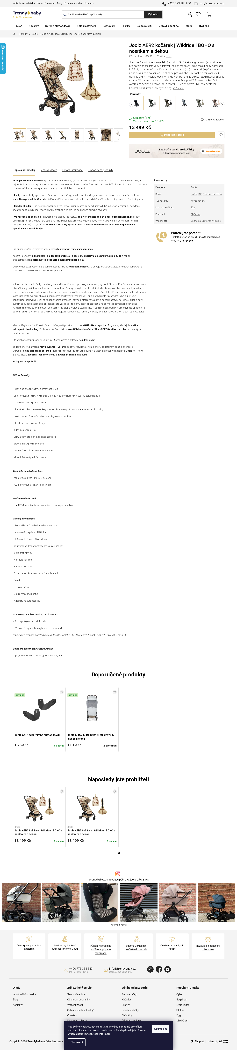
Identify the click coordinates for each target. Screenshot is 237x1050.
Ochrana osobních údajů (80, 1010)
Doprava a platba (73, 3)
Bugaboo (181, 999)
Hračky (126, 1004)
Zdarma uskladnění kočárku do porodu (136, 947)
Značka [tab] (49, 170)
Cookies (72, 1015)
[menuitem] (19, 26)
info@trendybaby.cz (211, 3)
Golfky (194, 187)
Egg (178, 1015)
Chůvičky (127, 1015)
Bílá (200, 194)
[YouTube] (167, 969)
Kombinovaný (198, 201)
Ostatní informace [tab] (72, 170)
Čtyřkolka (195, 214)
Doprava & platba (77, 1020)
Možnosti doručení (215, 119)
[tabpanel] (39, 817)
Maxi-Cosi (182, 1020)
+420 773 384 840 (179, 3)
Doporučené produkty (100, 170)
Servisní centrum (46, 3)
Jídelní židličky (130, 1010)
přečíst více (178, 88)
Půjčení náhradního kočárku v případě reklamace (100, 949)
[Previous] (131, 104)
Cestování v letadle (211, 221)
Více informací (101, 1034)
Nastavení (77, 1042)
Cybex (180, 994)
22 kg (193, 207)
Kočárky (126, 999)
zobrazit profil (119, 925)
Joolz (169, 56)
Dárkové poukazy (132, 1020)
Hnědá (194, 194)
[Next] (222, 104)
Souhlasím (160, 1029)
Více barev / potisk (212, 194)
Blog (59, 3)
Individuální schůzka (24, 3)
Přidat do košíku (174, 134)
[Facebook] (159, 969)
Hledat (153, 14)
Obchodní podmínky (78, 999)
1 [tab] (119, 853)
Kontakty (89, 3)
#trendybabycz (97, 879)
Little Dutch (182, 1004)
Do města (196, 221)
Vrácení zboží (75, 1004)
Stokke (180, 1010)
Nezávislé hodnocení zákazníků (208, 947)
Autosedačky (129, 994)
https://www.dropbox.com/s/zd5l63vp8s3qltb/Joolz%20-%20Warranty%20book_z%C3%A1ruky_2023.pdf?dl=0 (70, 635)
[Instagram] (150, 969)
